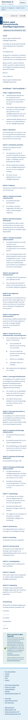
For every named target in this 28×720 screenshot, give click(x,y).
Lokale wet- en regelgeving (7, 8)
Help (6, 678)
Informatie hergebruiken (12, 685)
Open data (8, 698)
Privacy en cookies (10, 687)
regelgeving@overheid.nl (13, 660)
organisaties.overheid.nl (13, 655)
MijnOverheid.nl (9, 708)
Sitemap (7, 691)
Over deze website (10, 672)
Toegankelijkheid (10, 689)
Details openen (1, 20)
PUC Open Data (9, 703)
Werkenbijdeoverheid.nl (12, 714)
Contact (7, 674)
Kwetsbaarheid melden (11, 693)
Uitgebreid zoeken (20, 8)
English (7, 676)
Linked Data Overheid (11, 700)
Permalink (13, 15)
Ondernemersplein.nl (11, 712)
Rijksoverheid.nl (9, 710)
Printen (21, 15)
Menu (24, 3)
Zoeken (7, 680)
